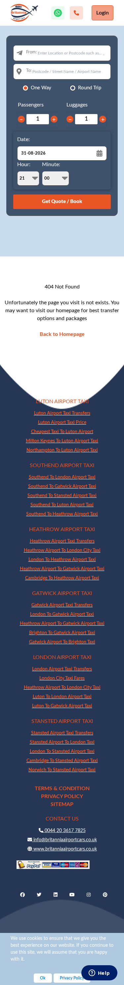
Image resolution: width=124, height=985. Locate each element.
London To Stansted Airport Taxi (62, 751)
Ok (42, 978)
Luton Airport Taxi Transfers (62, 413)
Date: (23, 139)
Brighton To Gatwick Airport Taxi (62, 633)
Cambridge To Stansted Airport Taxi (62, 761)
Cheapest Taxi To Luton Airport (62, 432)
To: (28, 71)
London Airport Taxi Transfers (62, 669)
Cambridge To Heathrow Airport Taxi (62, 578)
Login (102, 12)
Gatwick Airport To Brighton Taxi (62, 642)
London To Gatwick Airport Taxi (62, 614)
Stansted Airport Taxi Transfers (62, 733)
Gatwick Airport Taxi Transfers (62, 605)
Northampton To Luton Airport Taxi (62, 450)
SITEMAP (62, 804)
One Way (41, 87)
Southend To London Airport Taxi (62, 477)
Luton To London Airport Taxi (62, 697)
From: (31, 52)
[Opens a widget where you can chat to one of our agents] (99, 973)
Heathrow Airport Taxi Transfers (62, 541)
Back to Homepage (62, 334)
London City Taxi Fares (62, 678)
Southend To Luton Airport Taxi (62, 505)
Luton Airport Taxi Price (62, 422)
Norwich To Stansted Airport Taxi (62, 770)
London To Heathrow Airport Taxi (62, 559)
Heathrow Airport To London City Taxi (62, 550)
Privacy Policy (72, 978)
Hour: (23, 164)
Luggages (77, 104)
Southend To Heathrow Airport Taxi (62, 514)
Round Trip (89, 87)
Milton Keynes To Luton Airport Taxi (62, 441)
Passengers (31, 104)
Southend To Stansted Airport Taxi (62, 495)
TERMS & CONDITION (62, 788)
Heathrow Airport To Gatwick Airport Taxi (62, 569)
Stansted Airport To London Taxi (62, 742)
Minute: (51, 164)
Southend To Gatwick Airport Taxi (62, 486)
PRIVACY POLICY (62, 796)
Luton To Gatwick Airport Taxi (62, 706)
